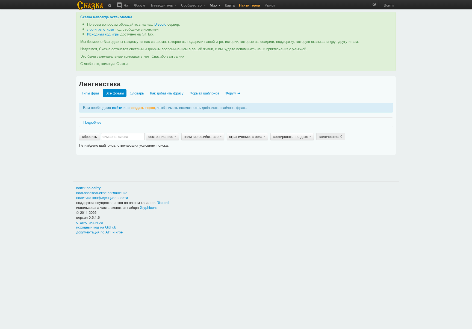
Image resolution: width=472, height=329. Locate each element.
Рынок (270, 5)
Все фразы (114, 93)
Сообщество (192, 5)
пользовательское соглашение (101, 192)
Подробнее (92, 122)
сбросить (89, 136)
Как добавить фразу (167, 93)
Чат (126, 5)
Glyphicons (149, 207)
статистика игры (89, 222)
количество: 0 (330, 136)
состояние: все (161, 136)
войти (117, 107)
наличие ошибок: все (202, 136)
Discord (160, 24)
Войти (389, 5)
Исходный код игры (103, 34)
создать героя (143, 107)
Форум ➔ (232, 93)
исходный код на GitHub (96, 227)
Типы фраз (90, 93)
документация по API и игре (99, 232)
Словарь (137, 93)
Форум (139, 5)
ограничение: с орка (246, 136)
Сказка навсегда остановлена (106, 16)
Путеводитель (161, 5)
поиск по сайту (88, 187)
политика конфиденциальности (102, 197)
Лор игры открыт (100, 29)
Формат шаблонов (204, 93)
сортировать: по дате (291, 136)
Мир (214, 5)
